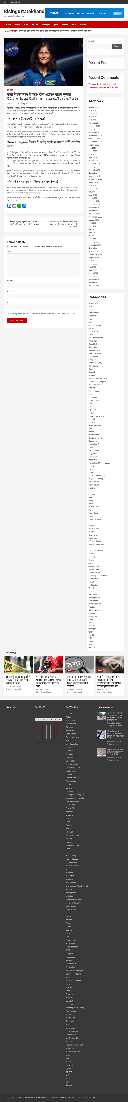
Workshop (92, 613)
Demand (91, 375)
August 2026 (93, 107)
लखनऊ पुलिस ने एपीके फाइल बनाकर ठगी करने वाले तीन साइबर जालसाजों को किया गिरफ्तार (79, 681)
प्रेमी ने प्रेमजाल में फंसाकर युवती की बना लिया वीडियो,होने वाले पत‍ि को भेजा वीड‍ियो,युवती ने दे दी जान (109, 681)
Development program (97, 378)
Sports (91, 560)
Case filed (92, 344)
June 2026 (92, 113)
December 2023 (94, 207)
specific (91, 557)
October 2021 (94, 286)
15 (56, 730)
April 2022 (92, 270)
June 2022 (92, 264)
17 (37, 733)
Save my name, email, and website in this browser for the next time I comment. (42, 313)
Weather (91, 607)
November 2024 (95, 173)
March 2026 (93, 123)
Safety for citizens (96, 544)
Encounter (92, 397)
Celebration (93, 347)
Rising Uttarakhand (28, 104)
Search (91, 41)
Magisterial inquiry (95, 478)
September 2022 (95, 254)
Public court (93, 516)
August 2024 (93, 182)
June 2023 (92, 226)
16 (60, 730)
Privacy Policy (41, 1097)
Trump (91, 84)
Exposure (92, 410)
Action (91, 306)
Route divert (93, 535)
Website (10, 302)
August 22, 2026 (113, 723)
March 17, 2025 (13, 104)
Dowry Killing (93, 391)
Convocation (93, 366)
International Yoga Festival (99, 463)
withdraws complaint (97, 610)
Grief (90, 428)
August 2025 (93, 145)
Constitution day (95, 363)
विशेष (90, 644)
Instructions (93, 460)
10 (37, 730)
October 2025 (94, 138)
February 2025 (94, 164)
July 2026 (92, 110)
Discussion (93, 388)
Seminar (91, 554)
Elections (92, 394)
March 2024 (93, 198)
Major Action (93, 482)
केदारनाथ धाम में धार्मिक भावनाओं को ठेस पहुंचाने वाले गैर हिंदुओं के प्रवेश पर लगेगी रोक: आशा (63, 224)
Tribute (91, 591)
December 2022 (94, 245)
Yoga (90, 619)
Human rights (94, 441)
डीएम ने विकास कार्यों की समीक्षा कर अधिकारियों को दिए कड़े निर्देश (115, 752)
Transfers (92, 588)
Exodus (91, 406)
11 (40, 730)
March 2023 (93, 236)
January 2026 (94, 129)
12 (44, 730)
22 (56, 733)
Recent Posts (106, 707)
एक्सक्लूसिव (46, 24)
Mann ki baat (93, 485)
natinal (91, 491)
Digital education (95, 385)
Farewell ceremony (96, 416)
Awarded (92, 316)
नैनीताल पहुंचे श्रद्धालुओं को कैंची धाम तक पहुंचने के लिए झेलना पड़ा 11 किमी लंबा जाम (24, 222)
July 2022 (92, 261)
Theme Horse (64, 1097)
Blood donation (94, 331)
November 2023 (95, 211)
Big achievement (95, 325)
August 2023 (93, 220)
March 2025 (93, 160)
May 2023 (92, 229)
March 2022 (93, 273)
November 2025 (95, 135)
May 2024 (92, 192)
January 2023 (94, 242)
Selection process (95, 550)
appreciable (93, 309)
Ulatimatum (93, 594)
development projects (97, 381)
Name (10, 280)
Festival (91, 419)
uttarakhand (93, 601)
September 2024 (95, 179)
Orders (91, 500)
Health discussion (95, 438)
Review (91, 532)
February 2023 (94, 239)
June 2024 (92, 189)
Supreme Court (94, 572)
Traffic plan (93, 585)
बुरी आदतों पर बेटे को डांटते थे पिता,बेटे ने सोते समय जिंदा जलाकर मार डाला (18, 679)
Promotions (93, 513)
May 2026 (92, 117)
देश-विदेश (10, 90)
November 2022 (95, 248)
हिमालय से (83, 24)
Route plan (92, 538)
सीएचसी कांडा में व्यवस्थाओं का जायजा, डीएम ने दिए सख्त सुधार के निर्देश (115, 735)
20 (48, 733)
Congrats (92, 360)
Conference (93, 356)
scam (90, 547)
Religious (92, 525)
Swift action (93, 579)
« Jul (47, 745)
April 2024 (92, 195)
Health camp (93, 435)
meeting (91, 488)
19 (44, 733)
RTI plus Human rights (97, 541)
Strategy (91, 563)
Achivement (93, 303)
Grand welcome (94, 425)
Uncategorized (94, 597)
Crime (90, 369)
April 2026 (92, 120)
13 (48, 730)
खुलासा (56, 24)
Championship (94, 350)
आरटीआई (35, 24)
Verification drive (95, 604)
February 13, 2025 (104, 689)
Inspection (92, 457)
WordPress (93, 1097)
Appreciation (93, 313)
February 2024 (94, 201)
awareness (93, 319)
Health (91, 432)
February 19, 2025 (13, 686)
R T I (90, 522)
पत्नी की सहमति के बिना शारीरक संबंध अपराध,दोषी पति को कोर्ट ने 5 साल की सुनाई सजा (48, 681)
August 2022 (93, 257)
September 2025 (95, 142)
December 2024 (94, 170)
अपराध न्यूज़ (11, 652)
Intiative (91, 466)
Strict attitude (94, 566)
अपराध (73, 24)
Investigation (93, 469)
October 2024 (94, 176)
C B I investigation (95, 338)
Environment (93, 400)
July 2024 (92, 185)
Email (10, 291)
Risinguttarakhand (24, 11)
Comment (11, 251)
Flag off (91, 422)
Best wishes (93, 322)
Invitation (92, 472)
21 (52, 733)
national (91, 494)
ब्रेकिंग (26, 24)
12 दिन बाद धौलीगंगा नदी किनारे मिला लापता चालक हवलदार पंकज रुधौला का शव (115, 716)
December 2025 (94, 132)
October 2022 (94, 251)
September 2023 (95, 217)
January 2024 (94, 204)
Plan (90, 510)
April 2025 (92, 157)
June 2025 (92, 151)
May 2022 (92, 267)
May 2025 (92, 154)
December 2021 (94, 279)
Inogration (92, 453)
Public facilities (94, 519)
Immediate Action (95, 444)
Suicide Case (93, 569)
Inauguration (93, 450)
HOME (8, 24)
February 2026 (94, 126)
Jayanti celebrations (96, 475)
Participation (93, 507)
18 (40, 733)
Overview (92, 504)
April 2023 (92, 232)
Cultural (91, 372)
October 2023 (94, 214)
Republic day (93, 529)
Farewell (91, 413)
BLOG (17, 24)
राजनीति (65, 24)
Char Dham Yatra (95, 353)
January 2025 (94, 167)
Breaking (92, 334)
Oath (90, 497)
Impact (91, 447)
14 (52, 730)
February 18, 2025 (43, 689)
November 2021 (95, 283)
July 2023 (92, 223)
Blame (91, 328)
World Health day (95, 616)
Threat (91, 582)
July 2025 (92, 148)
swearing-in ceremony (97, 576)
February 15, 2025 (74, 689)
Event (90, 403)
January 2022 (94, 276)
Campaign (92, 341)
